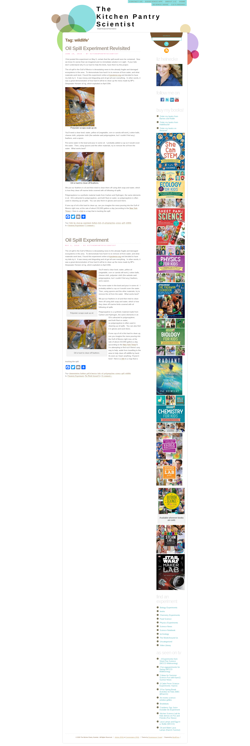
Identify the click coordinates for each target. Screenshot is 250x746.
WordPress (175, 737)
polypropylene (110, 223)
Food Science (165, 619)
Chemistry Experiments (76, 225)
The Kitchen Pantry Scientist (128, 16)
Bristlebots (164, 704)
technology (164, 634)
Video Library (165, 645)
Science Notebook (167, 630)
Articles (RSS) (119, 737)
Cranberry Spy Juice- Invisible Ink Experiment (170, 708)
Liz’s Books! (178, 4)
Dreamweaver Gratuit (155, 737)
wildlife (128, 223)
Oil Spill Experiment (86, 240)
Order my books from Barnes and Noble (169, 117)
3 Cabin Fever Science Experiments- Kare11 (169, 684)
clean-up (79, 223)
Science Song (160, 4)
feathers (94, 223)
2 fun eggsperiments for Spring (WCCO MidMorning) (170, 669)
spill (123, 223)
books (162, 611)
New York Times (129, 345)
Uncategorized (166, 641)
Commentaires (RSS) (132, 737)
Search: (167, 35)
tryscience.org (115, 75)
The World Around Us (92, 376)
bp (75, 223)
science (118, 223)
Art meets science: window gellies (168, 699)
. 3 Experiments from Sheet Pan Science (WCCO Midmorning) (169, 661)
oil (103, 223)
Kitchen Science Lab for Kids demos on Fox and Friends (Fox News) (170, 715)
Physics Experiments (169, 623)
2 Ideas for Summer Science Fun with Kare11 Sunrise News (170, 677)
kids (99, 223)
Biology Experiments (168, 607)
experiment (87, 223)
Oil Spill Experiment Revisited (97, 48)
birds (71, 223)
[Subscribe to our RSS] (166, 50)
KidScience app (153, 1)
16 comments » (106, 376)
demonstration (74, 373)
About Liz (170, 1)
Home (182, 1)
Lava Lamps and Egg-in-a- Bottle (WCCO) (170, 723)
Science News (166, 626)
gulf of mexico (92, 373)
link (81, 211)
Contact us (135, 1)
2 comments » (90, 225)
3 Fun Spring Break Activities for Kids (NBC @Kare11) (170, 691)
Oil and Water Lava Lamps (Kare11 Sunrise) (170, 729)
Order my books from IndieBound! (169, 123)
